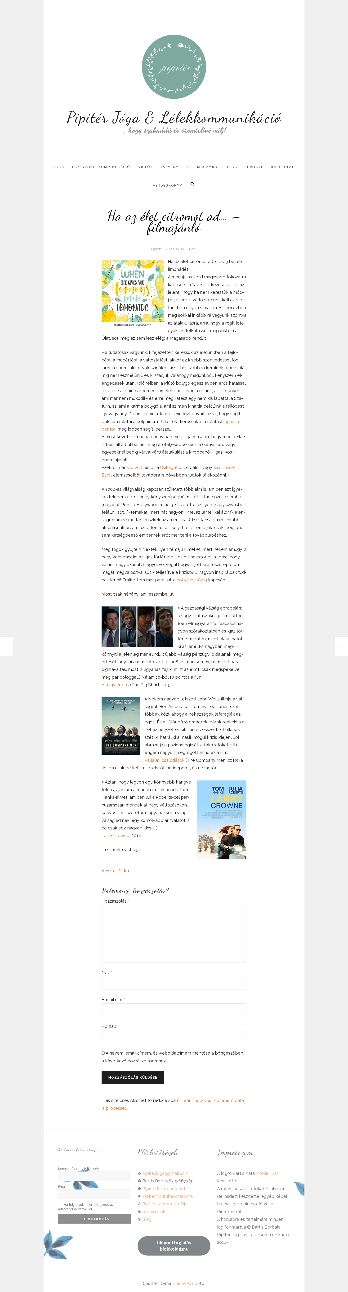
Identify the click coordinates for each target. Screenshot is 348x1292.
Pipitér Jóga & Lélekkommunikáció (174, 117)
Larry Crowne (115, 835)
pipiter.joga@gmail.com (165, 1173)
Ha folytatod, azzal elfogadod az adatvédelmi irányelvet (86, 1206)
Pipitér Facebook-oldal (165, 1188)
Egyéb (156, 248)
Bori (192, 248)
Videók (145, 167)
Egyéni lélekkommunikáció (101, 167)
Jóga (59, 167)
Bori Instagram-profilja (164, 1203)
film (125, 870)
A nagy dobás (115, 684)
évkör (110, 870)
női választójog (192, 579)
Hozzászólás (115, 901)
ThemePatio (184, 1283)
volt (139, 467)
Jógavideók (153, 1211)
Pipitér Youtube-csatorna (167, 1196)
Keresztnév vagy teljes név (78, 1168)
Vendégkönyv (167, 185)
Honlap (109, 1026)
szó (131, 467)
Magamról (208, 167)
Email (62, 1186)
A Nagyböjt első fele (6, 646)
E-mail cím (113, 999)
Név (107, 972)
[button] (192, 184)
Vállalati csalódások (164, 760)
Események (172, 167)
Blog (232, 167)
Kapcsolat (282, 167)
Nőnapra (341, 646)
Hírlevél (254, 167)
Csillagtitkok (173, 467)
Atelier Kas (267, 1173)
